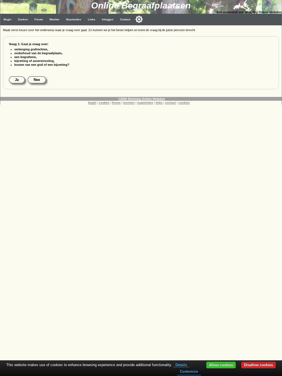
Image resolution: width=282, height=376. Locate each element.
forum (116, 102)
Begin (7, 19)
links (159, 102)
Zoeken (23, 19)
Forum (38, 19)
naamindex (145, 102)
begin (92, 102)
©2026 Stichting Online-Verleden (141, 98)
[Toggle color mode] (139, 19)
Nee (37, 80)
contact (170, 102)
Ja (17, 80)
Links (91, 19)
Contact (125, 19)
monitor (129, 102)
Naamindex (73, 19)
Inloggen (107, 19)
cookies (184, 102)
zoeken (104, 102)
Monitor (54, 19)
